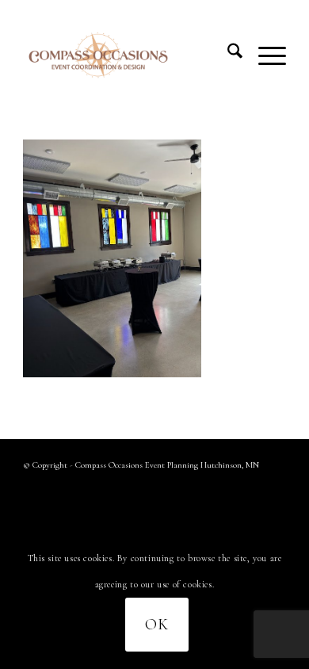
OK (157, 624)
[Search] (227, 54)
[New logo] (128, 54)
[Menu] (264, 54)
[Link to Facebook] (250, 486)
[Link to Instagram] (274, 486)
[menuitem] (227, 54)
